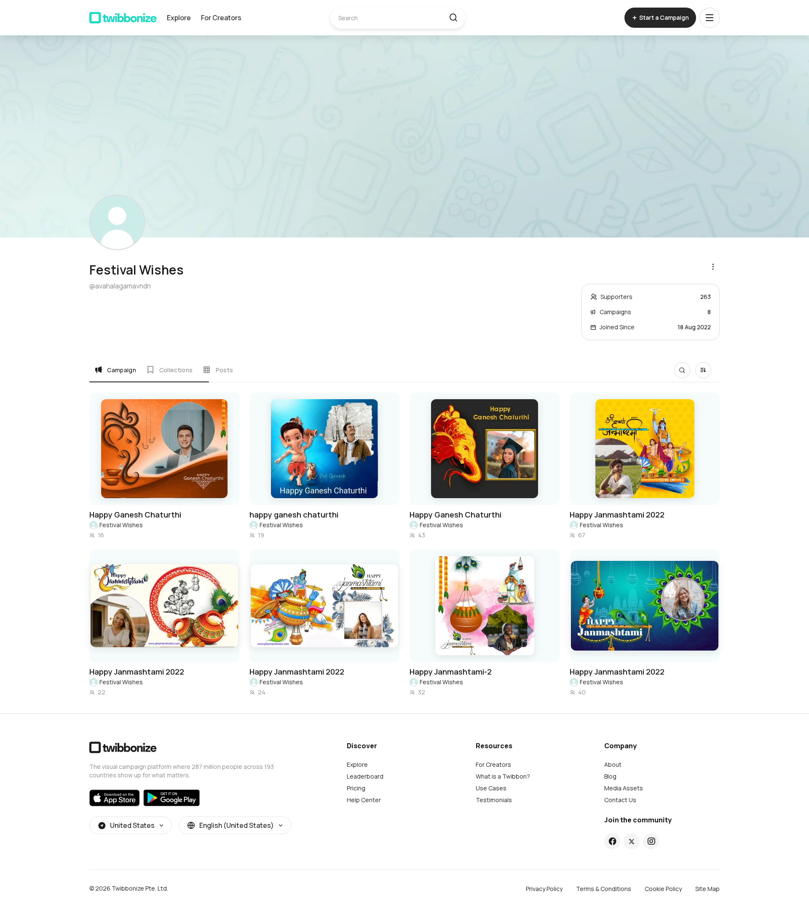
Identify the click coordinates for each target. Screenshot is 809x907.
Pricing (356, 788)
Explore (179, 17)
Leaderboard (365, 776)
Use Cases (491, 788)
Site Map (707, 889)
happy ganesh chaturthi (293, 514)
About (612, 764)
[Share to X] (631, 841)
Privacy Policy (544, 889)
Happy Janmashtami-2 (451, 671)
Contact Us (620, 800)
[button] (453, 17)
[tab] (115, 370)
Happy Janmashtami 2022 (617, 514)
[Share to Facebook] (612, 841)
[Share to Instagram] (651, 841)
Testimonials (494, 800)
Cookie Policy (663, 889)
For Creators (221, 17)
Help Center (364, 800)
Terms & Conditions (603, 889)
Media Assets (623, 788)
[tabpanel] (404, 544)
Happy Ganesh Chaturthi (135, 514)
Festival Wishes (121, 525)
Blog (610, 776)
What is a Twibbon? (503, 776)
